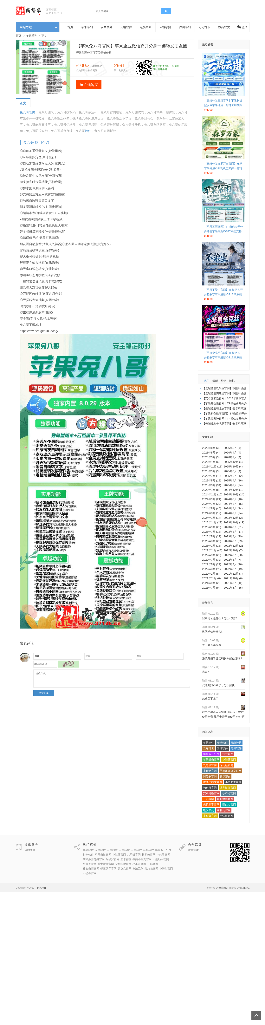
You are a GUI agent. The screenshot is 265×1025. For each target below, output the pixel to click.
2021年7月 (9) (211, 587)
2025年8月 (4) (232, 471)
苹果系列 (87, 27)
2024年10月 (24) (234, 494)
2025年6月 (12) (233, 475)
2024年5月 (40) (211, 508)
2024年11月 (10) (212, 494)
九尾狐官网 (210, 765)
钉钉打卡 (204, 27)
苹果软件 (208, 742)
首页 (70, 27)
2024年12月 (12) (234, 489)
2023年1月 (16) (211, 545)
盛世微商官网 (228, 787)
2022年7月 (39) (211, 559)
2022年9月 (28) (211, 555)
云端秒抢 (165, 27)
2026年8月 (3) (211, 447)
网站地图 (42, 887)
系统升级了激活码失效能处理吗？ (222, 658)
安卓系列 (106, 27)
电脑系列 (146, 27)
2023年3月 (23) (211, 541)
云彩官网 (208, 798)
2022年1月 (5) (211, 573)
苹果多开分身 (211, 753)
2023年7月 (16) (211, 531)
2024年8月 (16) (233, 499)
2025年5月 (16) (211, 480)
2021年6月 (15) (233, 587)
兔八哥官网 (27, 112)
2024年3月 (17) (211, 513)
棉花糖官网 (226, 765)
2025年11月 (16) (212, 466)
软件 (88, 131)
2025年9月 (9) (211, 471)
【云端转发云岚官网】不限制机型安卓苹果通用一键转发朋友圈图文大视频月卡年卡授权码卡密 (223, 105)
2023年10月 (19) (234, 522)
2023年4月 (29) (233, 536)
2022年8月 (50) (233, 555)
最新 (215, 380)
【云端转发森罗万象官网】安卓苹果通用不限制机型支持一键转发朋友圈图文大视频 (223, 168)
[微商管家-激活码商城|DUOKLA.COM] (28, 14)
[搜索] (166, 11)
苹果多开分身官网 (230, 770)
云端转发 (208, 748)
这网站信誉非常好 (213, 631)
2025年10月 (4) (233, 466)
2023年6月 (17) (233, 531)
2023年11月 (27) (212, 522)
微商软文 (224, 27)
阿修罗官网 (210, 776)
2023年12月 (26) (234, 517)
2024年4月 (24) (233, 508)
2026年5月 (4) (211, 452)
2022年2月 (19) (233, 569)
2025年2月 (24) (233, 485)
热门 (207, 380)
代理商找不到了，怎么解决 (218, 685)
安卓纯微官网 (211, 793)
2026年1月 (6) (211, 461)
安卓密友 (225, 776)
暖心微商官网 (225, 798)
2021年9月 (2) (211, 582)
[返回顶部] (256, 1015)
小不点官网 (229, 793)
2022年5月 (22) (211, 564)
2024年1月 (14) (211, 517)
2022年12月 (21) (234, 545)
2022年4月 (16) (233, 564)
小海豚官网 (229, 759)
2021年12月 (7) (233, 573)
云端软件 (126, 27)
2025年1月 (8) (211, 489)
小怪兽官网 (226, 815)
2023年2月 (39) (233, 541)
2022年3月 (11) (211, 569)
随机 (232, 380)
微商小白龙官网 (212, 782)
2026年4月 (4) (232, 452)
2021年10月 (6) (233, 578)
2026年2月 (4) (232, 457)
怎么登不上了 (210, 698)
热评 (223, 380)
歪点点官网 (229, 804)
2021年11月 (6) (211, 578)
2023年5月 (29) (211, 536)
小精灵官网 (210, 770)
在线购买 (91, 85)
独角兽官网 (210, 787)
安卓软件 (222, 742)
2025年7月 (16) (211, 475)
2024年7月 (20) (211, 503)
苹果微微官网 (211, 759)
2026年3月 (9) (211, 457)
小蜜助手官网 (233, 782)
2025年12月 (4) (233, 461)
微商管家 (193, 850)
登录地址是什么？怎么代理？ (219, 618)
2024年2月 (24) (233, 513)
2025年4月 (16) (233, 480)
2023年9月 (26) (211, 527)
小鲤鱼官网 (210, 815)
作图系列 (185, 27)
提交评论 (44, 693)
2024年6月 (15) (233, 503)
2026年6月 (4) (232, 447)
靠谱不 (206, 671)
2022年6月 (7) (232, 559)
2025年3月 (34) (211, 485)
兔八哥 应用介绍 (36, 143)
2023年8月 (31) (233, 527)
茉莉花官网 (223, 810)
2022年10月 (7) (233, 550)
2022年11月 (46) (212, 550)
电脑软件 (236, 748)
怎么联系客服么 (211, 645)
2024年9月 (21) (211, 499)
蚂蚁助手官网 (211, 804)
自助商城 (29, 850)
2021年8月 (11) (233, 582)
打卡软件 (227, 753)
